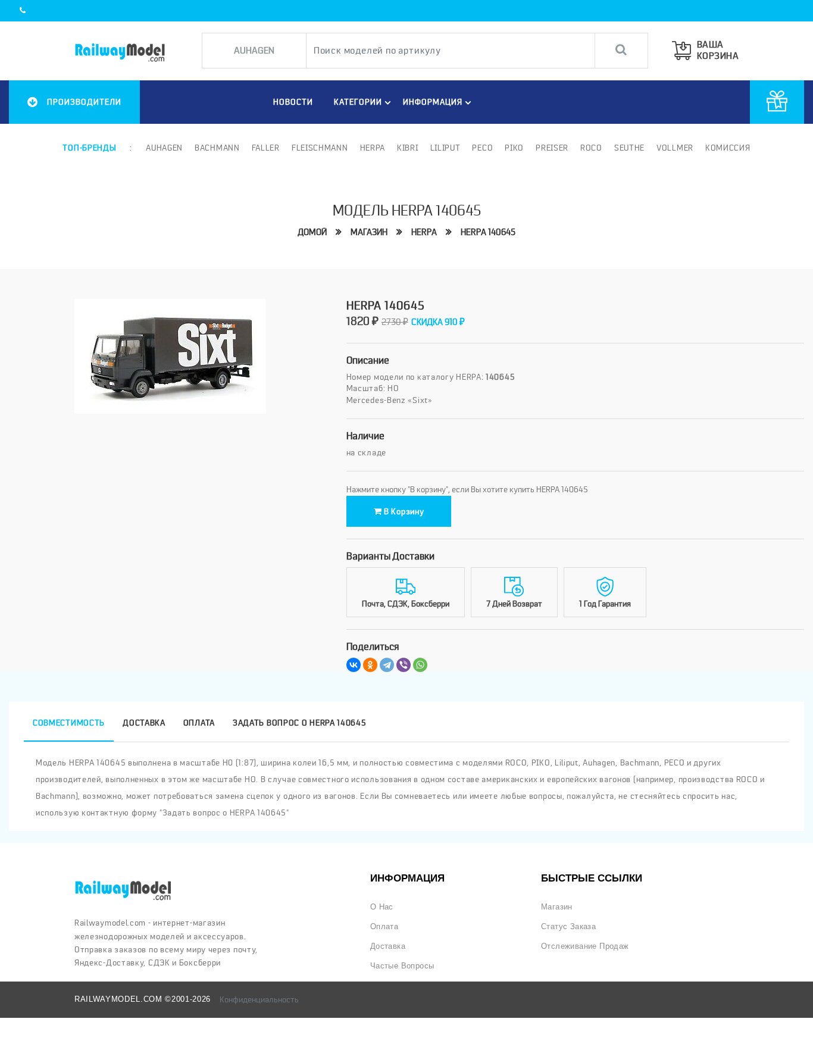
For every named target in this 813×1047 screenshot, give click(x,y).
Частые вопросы (402, 965)
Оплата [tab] (199, 722)
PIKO (514, 147)
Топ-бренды (89, 147)
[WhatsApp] (420, 665)
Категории (358, 102)
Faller (266, 147)
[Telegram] (387, 665)
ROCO (591, 147)
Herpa (373, 147)
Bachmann (217, 147)
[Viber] (403, 665)
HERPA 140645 (488, 232)
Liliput (445, 147)
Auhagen (164, 147)
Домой (312, 232)
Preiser (552, 147)
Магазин (369, 232)
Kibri (407, 147)
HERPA (424, 232)
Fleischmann (320, 147)
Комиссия (728, 147)
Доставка (387, 946)
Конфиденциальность (259, 999)
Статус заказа (568, 926)
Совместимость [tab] (69, 722)
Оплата (384, 926)
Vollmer (674, 147)
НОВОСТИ (293, 102)
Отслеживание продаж (585, 946)
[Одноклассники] (370, 665)
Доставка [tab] (144, 722)
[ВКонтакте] (353, 665)
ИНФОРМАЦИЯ (432, 102)
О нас (381, 906)
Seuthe (629, 147)
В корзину (403, 511)
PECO (482, 147)
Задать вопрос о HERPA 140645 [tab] (300, 722)
